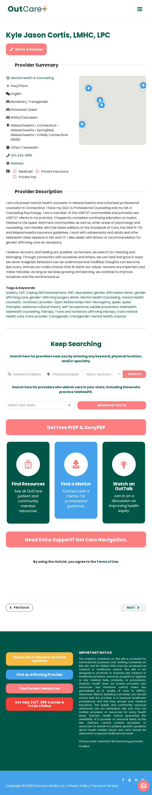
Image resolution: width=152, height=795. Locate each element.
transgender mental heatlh (91, 316)
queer (116, 302)
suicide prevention (104, 307)
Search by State (111, 405)
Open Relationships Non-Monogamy (82, 302)
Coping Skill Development (46, 292)
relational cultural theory (41, 307)
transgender (59, 316)
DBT (71, 292)
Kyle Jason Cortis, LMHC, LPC (58, 35)
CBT (22, 292)
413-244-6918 (21, 155)
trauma (120, 316)
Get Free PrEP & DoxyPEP (76, 427)
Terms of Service (105, 786)
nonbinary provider (38, 302)
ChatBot (84, 746)
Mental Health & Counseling (32, 78)
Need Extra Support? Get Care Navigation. (76, 539)
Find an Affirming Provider (39, 674)
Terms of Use (107, 561)
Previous (21, 608)
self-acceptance (75, 307)
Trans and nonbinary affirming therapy (85, 311)
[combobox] (25, 374)
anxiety (11, 292)
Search (134, 374)
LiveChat (103, 741)
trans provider (37, 316)
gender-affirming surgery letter (54, 297)
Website (17, 163)
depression (84, 292)
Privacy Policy (78, 786)
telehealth (128, 307)
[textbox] (103, 374)
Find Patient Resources (39, 688)
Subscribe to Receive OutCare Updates (39, 659)
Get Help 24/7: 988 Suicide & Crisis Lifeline (39, 704)
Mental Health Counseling (100, 297)
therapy (47, 311)
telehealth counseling (23, 311)
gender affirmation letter (113, 292)
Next (131, 608)
